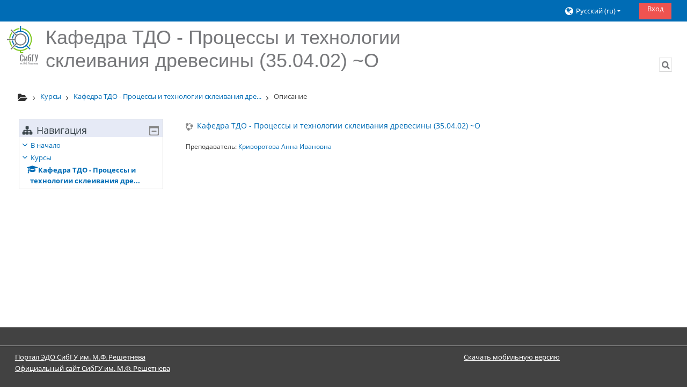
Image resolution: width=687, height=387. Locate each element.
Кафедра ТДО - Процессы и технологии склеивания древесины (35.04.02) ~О (338, 126)
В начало (46, 145)
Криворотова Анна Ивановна (285, 146)
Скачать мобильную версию (512, 357)
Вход (655, 8)
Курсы (41, 157)
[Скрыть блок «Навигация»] (154, 130)
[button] (597, 11)
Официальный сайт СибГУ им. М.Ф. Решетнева (92, 368)
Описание (290, 96)
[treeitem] (91, 163)
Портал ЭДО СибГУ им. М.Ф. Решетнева (80, 357)
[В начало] (22, 45)
